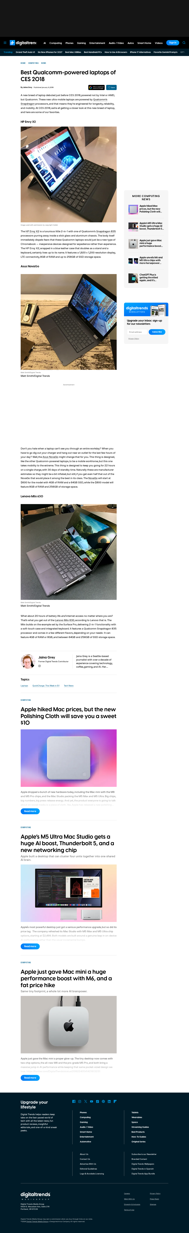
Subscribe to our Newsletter (144, 1154)
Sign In (172, 42)
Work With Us (129, 1199)
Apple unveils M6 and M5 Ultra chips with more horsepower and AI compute (151, 262)
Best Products (138, 1132)
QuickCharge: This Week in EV (46, 685)
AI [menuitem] (45, 43)
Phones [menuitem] (69, 43)
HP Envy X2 (32, 231)
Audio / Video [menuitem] (116, 43)
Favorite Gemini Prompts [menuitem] (165, 52)
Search (184, 43)
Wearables (137, 1117)
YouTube (91, 1101)
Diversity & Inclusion (132, 1204)
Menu (5, 43)
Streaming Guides (140, 1127)
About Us (84, 1154)
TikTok (97, 1101)
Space (135, 1122)
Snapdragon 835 (106, 231)
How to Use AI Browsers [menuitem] (116, 52)
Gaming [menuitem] (81, 43)
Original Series (138, 1141)
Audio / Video (86, 1127)
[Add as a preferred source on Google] (96, 87)
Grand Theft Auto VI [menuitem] (25, 52)
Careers (127, 1193)
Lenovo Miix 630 (64, 620)
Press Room (154, 1199)
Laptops (24, 685)
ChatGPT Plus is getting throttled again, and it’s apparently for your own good (151, 280)
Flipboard (115, 1101)
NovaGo (93, 478)
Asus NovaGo (50, 456)
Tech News (69, 685)
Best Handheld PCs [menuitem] (93, 52)
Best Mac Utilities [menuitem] (73, 52)
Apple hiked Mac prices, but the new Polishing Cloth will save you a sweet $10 (151, 210)
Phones (83, 1112)
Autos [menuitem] (131, 43)
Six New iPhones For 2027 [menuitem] (50, 52)
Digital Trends (19, 47)
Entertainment (87, 1136)
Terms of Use (129, 1210)
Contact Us (85, 1159)
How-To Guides (139, 1136)
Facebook (73, 1101)
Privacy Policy (133, 338)
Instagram (79, 1101)
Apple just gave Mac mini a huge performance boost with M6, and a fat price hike (151, 246)
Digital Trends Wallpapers (143, 1164)
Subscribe (157, 331)
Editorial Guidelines (88, 1168)
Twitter (85, 1101)
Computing (85, 1117)
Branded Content (139, 1159)
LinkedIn (109, 1101)
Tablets (135, 1112)
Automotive (85, 1141)
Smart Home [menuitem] (144, 43)
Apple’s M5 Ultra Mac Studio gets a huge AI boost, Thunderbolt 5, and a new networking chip (151, 229)
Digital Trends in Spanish (143, 1168)
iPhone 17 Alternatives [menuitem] (140, 52)
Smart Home (86, 1132)
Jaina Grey (27, 87)
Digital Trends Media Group (37, 1221)
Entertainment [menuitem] (97, 43)
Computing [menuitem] (55, 43)
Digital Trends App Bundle (143, 1173)
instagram (39, 666)
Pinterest (103, 1101)
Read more (30, 811)
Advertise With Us (88, 1164)
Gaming (84, 1122)
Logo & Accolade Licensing (92, 1173)
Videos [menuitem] (159, 43)
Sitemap (153, 1204)
